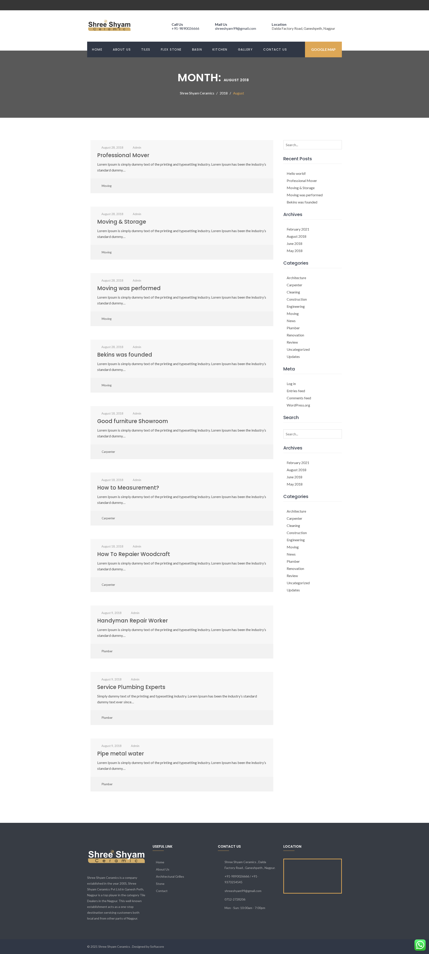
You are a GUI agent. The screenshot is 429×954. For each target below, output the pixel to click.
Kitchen (219, 49)
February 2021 (298, 229)
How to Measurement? (128, 487)
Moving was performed (129, 288)
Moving (106, 186)
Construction (297, 299)
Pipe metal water (120, 753)
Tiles (145, 49)
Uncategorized (298, 349)
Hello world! (296, 173)
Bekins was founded (124, 354)
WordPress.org (298, 405)
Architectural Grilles (170, 876)
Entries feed (296, 391)
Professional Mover (123, 155)
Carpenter (108, 451)
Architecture (296, 278)
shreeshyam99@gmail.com (235, 28)
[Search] (337, 144)
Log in (291, 383)
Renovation (295, 335)
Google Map (323, 49)
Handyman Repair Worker (132, 620)
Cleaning (293, 292)
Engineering (296, 306)
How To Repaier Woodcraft (133, 554)
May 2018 (295, 250)
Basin (197, 49)
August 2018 (296, 236)
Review (292, 342)
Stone (160, 884)
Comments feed (299, 398)
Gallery (245, 49)
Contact (162, 891)
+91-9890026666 (185, 28)
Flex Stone (171, 49)
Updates (293, 356)
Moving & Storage (121, 221)
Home (97, 49)
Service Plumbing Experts (131, 687)
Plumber (107, 651)
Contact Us (275, 49)
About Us (122, 49)
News (291, 321)
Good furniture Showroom (132, 421)
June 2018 (294, 243)
